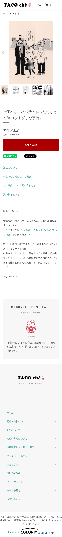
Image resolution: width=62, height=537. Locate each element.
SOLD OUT (31, 145)
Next (58, 52)
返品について (10, 167)
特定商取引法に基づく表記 (17, 176)
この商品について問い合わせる (19, 185)
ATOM (16, 473)
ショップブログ (15, 464)
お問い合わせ (14, 499)
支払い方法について (17, 438)
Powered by (13, 532)
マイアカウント (15, 481)
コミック (16, 14)
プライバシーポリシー (18, 455)
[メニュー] (57, 5)
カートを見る (14, 490)
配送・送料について (17, 421)
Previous (3, 52)
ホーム (5, 14)
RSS (9, 473)
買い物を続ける (11, 194)
